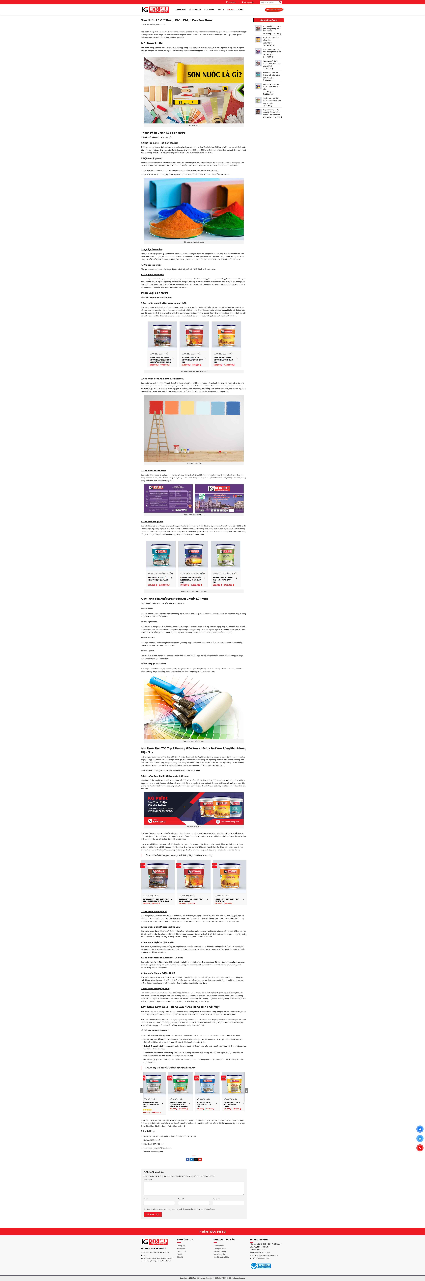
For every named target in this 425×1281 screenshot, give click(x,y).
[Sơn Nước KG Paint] (155, 10)
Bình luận (148, 1180)
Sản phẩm (209, 10)
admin (164, 24)
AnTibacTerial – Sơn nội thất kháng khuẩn (232, 1104)
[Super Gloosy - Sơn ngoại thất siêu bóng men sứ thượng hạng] (158, 876)
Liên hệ (240, 10)
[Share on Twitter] (192, 1159)
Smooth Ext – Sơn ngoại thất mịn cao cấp (227, 900)
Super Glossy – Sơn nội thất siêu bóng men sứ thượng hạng (178, 1104)
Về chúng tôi (195, 10)
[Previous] (141, 1095)
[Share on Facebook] (187, 1159)
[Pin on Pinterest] (200, 1159)
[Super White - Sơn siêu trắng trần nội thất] (153, 1084)
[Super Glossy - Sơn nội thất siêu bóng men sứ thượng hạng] (180, 1084)
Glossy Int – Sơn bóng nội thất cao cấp (204, 1104)
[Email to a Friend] (196, 1159)
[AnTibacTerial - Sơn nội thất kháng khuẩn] (234, 1084)
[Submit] (280, 2)
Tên (146, 1199)
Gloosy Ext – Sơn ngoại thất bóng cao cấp (191, 900)
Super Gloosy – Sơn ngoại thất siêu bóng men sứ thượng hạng (156, 900)
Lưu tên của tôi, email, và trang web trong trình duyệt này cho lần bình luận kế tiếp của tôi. (181, 1209)
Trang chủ (181, 10)
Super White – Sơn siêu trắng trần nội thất (151, 1104)
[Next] (246, 1095)
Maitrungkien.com (238, 1278)
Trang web (216, 1199)
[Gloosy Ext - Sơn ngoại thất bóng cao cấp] (194, 876)
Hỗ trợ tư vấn (249, 2)
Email (181, 1199)
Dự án (221, 10)
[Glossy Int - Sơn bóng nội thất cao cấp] (207, 1084)
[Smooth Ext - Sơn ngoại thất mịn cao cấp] (229, 876)
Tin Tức (230, 10)
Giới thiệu (232, 2)
